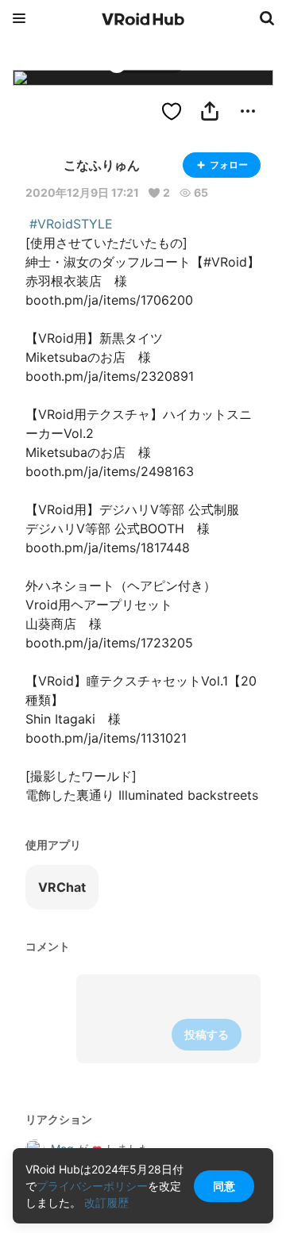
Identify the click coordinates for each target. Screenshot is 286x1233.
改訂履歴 (106, 1202)
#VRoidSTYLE (71, 224)
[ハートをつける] (171, 111)
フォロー (229, 165)
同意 (224, 1186)
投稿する (206, 1034)
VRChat (62, 887)
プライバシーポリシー (92, 1186)
